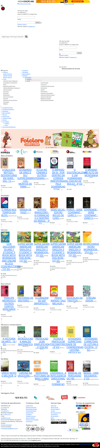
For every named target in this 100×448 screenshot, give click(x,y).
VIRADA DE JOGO (25, 211)
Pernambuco (54, 414)
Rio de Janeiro (54, 416)
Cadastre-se (31, 26)
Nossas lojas (5, 116)
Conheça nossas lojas (25, 4)
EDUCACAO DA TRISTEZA (75, 299)
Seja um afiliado (30, 418)
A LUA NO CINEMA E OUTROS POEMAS (41, 174)
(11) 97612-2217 (6, 414)
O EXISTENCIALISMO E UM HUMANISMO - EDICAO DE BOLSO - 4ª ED (77, 176)
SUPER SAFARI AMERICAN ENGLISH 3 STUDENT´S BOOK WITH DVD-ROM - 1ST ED (58, 252)
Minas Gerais (54, 407)
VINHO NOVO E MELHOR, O (9, 374)
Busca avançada (69, 4)
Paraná (53, 411)
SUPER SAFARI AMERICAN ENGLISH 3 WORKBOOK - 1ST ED (74, 249)
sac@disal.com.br (6, 418)
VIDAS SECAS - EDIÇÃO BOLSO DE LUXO (58, 214)
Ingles (5, 74)
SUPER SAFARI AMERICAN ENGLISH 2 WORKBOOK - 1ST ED (42, 249)
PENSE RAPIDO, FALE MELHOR (58, 300)
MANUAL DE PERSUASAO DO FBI (74, 375)
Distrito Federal (55, 409)
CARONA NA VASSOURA (25, 374)
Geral (4, 79)
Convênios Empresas (8, 109)
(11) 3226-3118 (5, 407)
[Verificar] (86, 429)
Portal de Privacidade (86, 444)
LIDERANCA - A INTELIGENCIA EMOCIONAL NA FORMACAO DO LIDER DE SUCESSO (58, 381)
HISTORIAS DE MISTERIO (25, 299)
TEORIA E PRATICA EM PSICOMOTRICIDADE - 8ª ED (61, 343)
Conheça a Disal (6, 118)
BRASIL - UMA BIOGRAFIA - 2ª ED (91, 375)
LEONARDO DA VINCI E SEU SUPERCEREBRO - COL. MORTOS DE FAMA (26, 178)
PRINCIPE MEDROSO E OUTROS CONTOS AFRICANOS (9, 303)
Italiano (5, 77)
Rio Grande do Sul (56, 412)
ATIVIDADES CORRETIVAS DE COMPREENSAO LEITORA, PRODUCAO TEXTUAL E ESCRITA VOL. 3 (75, 350)
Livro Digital (28, 77)
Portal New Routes (31, 411)
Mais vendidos (26, 74)
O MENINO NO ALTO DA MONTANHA (91, 172)
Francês (10, 76)
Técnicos (4, 114)
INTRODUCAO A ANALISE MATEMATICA (25, 341)
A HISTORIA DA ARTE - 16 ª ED (9, 341)
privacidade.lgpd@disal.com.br (9, 428)
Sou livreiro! (29, 421)
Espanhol (9, 74)
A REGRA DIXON (91, 299)
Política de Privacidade (32, 419)
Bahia (52, 418)
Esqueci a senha (22, 24)
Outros (10, 77)
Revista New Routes (31, 409)
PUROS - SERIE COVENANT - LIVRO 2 (75, 212)
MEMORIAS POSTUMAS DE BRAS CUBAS (42, 375)
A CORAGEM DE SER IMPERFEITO (41, 300)
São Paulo (53, 405)
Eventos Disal (29, 412)
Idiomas (5, 72)
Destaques (25, 72)
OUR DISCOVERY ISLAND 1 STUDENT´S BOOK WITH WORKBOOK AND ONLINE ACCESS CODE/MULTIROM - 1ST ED (10, 256)
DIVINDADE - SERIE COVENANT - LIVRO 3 (91, 214)
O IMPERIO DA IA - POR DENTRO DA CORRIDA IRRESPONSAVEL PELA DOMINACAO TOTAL (59, 179)
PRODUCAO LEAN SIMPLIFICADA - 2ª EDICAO (42, 343)
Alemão (5, 76)
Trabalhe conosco (31, 416)
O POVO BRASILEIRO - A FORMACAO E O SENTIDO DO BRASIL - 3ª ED (42, 216)
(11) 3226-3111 (5, 411)
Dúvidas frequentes (6, 425)
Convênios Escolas (7, 107)
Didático (29, 79)
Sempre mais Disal (31, 407)
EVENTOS (24, 76)
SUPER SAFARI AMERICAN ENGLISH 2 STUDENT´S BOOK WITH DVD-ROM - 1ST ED (25, 252)
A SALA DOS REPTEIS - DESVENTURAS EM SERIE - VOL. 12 (9, 175)
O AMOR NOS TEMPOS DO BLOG (8, 212)
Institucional (29, 405)
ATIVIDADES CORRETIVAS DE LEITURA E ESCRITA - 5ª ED (91, 344)
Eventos (4, 120)
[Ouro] (84, 421)
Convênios (25, 70)
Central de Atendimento (9, 127)
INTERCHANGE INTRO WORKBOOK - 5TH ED (91, 248)
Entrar (37, 22)
